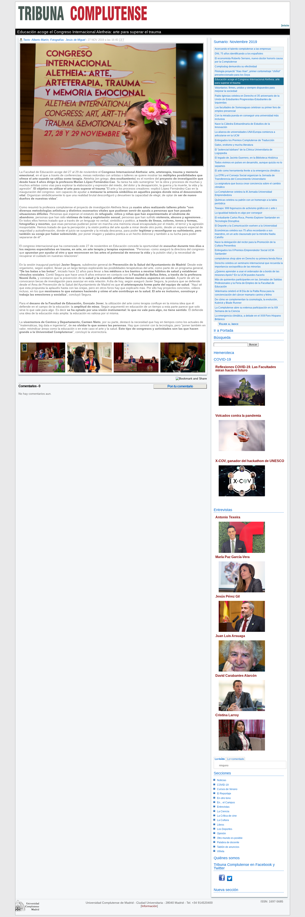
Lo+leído (220, 759)
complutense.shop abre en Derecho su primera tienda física (248, 258)
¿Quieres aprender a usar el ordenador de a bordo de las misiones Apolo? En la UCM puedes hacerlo (247, 273)
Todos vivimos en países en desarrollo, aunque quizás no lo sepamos (248, 164)
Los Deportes (224, 829)
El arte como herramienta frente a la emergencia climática (247, 170)
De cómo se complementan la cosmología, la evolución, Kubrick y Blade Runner (246, 301)
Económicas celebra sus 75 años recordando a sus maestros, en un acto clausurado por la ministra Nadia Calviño (245, 234)
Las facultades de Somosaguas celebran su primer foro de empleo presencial (248, 109)
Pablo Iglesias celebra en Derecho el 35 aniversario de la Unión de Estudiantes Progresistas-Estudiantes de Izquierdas (247, 99)
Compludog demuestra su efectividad (236, 66)
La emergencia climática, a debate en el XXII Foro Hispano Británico (248, 317)
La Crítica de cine (227, 815)
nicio (285, 25)
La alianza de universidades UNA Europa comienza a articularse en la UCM (245, 134)
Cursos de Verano (227, 789)
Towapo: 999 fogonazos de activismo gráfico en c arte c (246, 208)
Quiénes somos (227, 858)
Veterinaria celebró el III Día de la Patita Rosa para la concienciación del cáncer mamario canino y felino (244, 293)
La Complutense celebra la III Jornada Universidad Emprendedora (243, 193)
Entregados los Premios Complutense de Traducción (244, 140)
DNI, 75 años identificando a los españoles (239, 53)
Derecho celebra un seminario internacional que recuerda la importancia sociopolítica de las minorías (249, 265)
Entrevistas (223, 510)
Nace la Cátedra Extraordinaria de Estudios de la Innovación (242, 125)
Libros (220, 824)
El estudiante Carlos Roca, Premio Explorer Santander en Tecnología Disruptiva (247, 219)
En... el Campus (226, 802)
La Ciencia (223, 811)
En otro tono (224, 798)
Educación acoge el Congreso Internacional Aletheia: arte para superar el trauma (247, 81)
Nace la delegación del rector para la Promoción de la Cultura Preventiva (245, 244)
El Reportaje (224, 793)
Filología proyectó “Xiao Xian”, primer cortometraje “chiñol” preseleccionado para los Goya (248, 73)
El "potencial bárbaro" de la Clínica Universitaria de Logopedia (243, 151)
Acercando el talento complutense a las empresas (243, 48)
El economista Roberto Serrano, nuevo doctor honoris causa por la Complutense (249, 60)
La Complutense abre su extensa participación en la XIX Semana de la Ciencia (246, 309)
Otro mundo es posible (230, 838)
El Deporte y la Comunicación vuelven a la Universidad (246, 225)
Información (149, 906)
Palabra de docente (228, 842)
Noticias (221, 780)
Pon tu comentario (180, 386)
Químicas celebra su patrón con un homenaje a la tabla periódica (246, 201)
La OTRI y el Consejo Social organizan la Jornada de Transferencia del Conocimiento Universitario (245, 177)
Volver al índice (228, 323)
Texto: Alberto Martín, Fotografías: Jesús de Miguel (54, 39)
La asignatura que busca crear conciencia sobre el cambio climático (248, 185)
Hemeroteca (224, 352)
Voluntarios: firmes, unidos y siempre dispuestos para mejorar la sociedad (245, 89)
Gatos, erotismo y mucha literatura (234, 144)
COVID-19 (222, 359)
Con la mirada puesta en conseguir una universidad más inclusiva (247, 117)
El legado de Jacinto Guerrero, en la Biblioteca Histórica (246, 157)
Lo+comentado (235, 759)
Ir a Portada (223, 330)
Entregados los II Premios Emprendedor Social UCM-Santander (245, 252)
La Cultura (223, 820)
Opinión (221, 833)
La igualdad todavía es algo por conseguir (238, 212)
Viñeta (220, 851)
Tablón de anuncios (228, 847)
